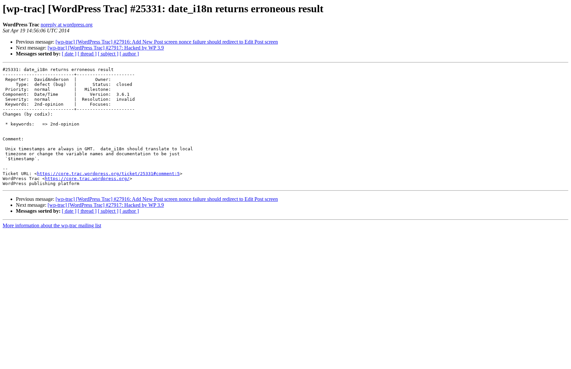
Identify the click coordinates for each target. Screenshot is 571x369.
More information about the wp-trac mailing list (52, 225)
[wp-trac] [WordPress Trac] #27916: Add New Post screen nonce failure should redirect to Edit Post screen (167, 42)
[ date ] (69, 53)
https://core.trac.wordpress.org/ (87, 178)
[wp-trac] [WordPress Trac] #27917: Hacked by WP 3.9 (106, 48)
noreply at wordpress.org (67, 24)
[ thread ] (87, 53)
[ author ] (129, 53)
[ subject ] (108, 53)
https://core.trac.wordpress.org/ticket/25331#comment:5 (108, 173)
